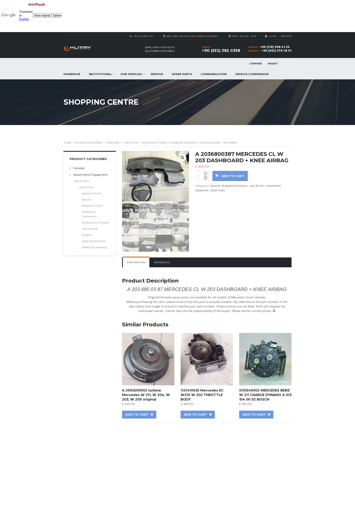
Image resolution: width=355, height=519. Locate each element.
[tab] (136, 262)
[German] (36, 4)
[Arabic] (30, 4)
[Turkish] (43, 4)
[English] (33, 4)
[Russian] (39, 4)
